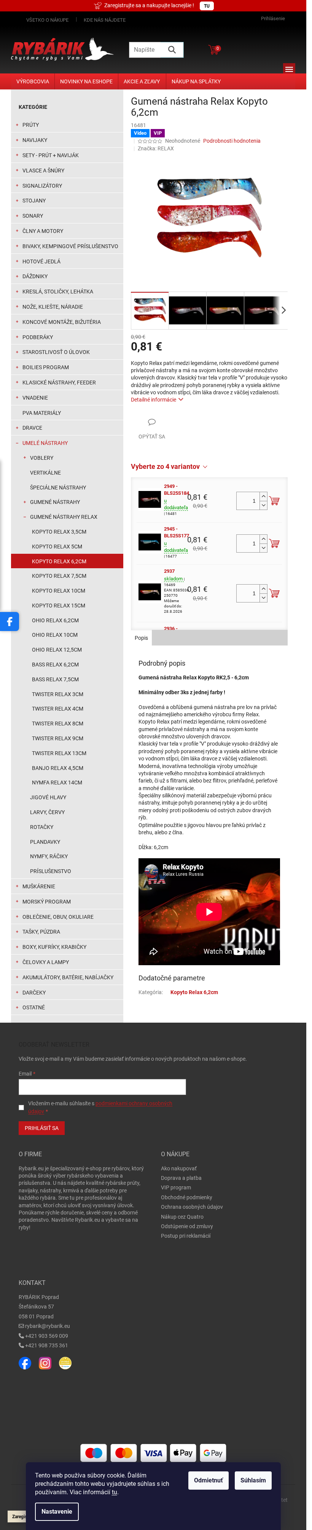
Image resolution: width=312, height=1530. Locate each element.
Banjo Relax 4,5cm (57, 768)
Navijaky (34, 140)
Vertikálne (45, 473)
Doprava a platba (181, 1178)
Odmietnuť (208, 1480)
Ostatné (33, 1007)
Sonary (32, 216)
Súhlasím (253, 1480)
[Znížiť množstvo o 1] (263, 505)
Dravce (32, 428)
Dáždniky (35, 276)
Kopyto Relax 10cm (58, 591)
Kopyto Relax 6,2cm (59, 561)
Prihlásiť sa (42, 1128)
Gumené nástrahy (55, 502)
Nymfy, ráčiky (49, 856)
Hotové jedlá (41, 261)
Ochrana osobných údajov (192, 1207)
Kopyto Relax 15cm (58, 605)
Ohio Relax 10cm (55, 635)
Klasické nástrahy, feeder (59, 382)
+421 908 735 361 (46, 1345)
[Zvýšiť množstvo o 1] (263, 496)
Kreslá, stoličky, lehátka (57, 291)
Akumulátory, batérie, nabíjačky (67, 977)
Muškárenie (38, 886)
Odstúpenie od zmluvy (187, 1226)
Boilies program (45, 367)
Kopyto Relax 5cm (57, 546)
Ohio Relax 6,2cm (55, 620)
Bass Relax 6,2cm (55, 664)
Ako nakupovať (179, 1168)
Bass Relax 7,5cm (55, 679)
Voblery (41, 458)
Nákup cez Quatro (182, 1217)
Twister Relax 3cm (57, 694)
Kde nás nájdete (105, 20)
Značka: (156, 148)
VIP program (176, 1187)
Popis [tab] (141, 638)
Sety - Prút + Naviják (50, 155)
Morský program (46, 902)
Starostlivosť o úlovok (56, 352)
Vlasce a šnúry (43, 170)
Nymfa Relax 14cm (57, 782)
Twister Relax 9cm (57, 738)
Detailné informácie (153, 400)
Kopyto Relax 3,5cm (59, 532)
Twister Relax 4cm (57, 709)
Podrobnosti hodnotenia (232, 141)
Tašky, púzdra (41, 932)
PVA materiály (41, 413)
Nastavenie (56, 1511)
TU (207, 6)
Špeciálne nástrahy (58, 487)
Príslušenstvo (50, 871)
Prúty (30, 125)
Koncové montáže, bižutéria (61, 322)
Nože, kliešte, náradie (52, 307)
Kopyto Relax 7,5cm (59, 576)
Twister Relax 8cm (57, 723)
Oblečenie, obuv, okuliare (58, 917)
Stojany (34, 201)
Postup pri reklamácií (185, 1236)
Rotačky (41, 827)
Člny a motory (42, 231)
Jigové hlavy (48, 797)
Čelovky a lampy (45, 962)
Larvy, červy (47, 812)
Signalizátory (42, 186)
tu (114, 1492)
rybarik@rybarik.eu (47, 1326)
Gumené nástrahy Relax (63, 517)
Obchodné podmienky (186, 1197)
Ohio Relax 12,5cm (57, 650)
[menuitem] (32, 81)
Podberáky (37, 337)
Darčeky (34, 993)
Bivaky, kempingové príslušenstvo (70, 246)
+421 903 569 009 (46, 1336)
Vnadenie (35, 398)
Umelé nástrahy (45, 443)
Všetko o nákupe (47, 20)
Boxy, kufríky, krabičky (54, 947)
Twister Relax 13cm (59, 753)
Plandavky (45, 842)
